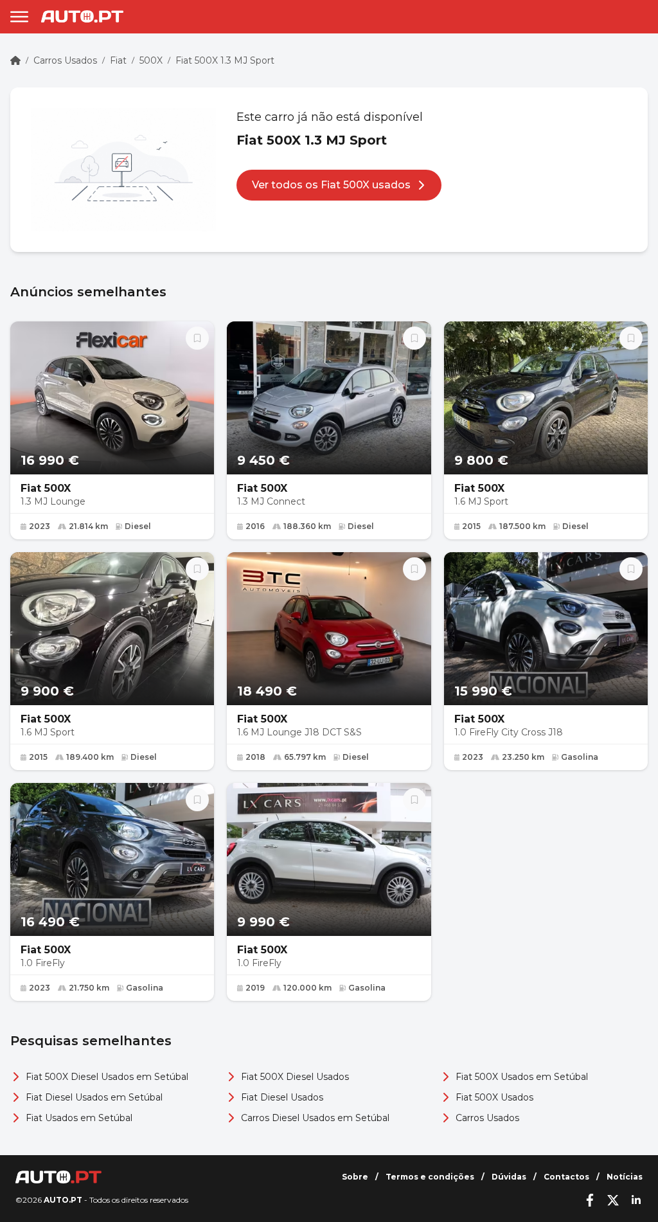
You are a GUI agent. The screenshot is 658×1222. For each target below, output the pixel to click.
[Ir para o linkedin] (636, 1200)
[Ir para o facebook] (589, 1200)
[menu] (19, 17)
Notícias (625, 1177)
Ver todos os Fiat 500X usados (331, 185)
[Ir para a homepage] (82, 16)
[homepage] (15, 60)
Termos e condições (430, 1177)
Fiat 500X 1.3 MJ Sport (224, 60)
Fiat (118, 60)
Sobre (355, 1177)
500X (151, 60)
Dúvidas (509, 1177)
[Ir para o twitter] (613, 1200)
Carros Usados (65, 60)
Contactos (566, 1177)
